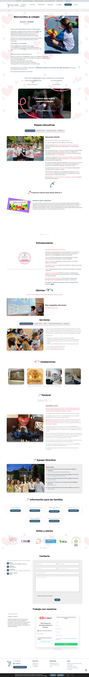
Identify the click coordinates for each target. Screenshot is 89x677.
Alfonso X (10, 10)
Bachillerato (60, 130)
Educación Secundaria (51, 130)
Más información (15, 510)
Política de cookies (71, 666)
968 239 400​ (13, 567)
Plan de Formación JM (50, 1)
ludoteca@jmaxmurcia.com (57, 349)
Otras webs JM (60, 1)
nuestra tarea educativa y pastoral (26, 38)
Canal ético (18, 1)
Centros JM (32, 4)
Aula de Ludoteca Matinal (26, 323)
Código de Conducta (38, 1)
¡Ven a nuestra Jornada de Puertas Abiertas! (22, 71)
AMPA (45, 323)
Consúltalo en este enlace (51, 307)
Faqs (51, 666)
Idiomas (69, 1)
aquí (52, 284)
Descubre (77, 10)
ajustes (45, 675)
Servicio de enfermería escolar (55, 323)
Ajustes (67, 675)
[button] (40, 234)
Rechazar (60, 675)
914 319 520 (17, 661)
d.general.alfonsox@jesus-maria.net (18, 564)
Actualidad (58, 4)
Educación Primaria (41, 130)
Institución (23, 4)
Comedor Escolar (38, 323)
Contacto (68, 4)
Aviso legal (69, 669)
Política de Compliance (28, 1)
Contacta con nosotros (20, 667)
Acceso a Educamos (54, 664)
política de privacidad (47, 595)
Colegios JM (35, 663)
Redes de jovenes (54, 663)
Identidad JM (41, 4)
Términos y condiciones (72, 667)
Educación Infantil (30, 130)
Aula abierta (66, 323)
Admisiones (50, 4)
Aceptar (52, 675)
